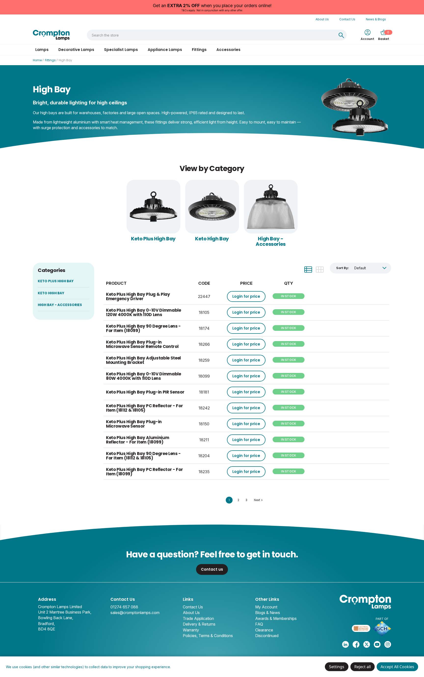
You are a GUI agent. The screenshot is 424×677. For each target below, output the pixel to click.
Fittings (199, 49)
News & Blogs (376, 19)
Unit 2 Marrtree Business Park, (64, 612)
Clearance (264, 630)
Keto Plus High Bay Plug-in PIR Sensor (145, 392)
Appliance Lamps (165, 49)
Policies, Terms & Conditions (208, 635)
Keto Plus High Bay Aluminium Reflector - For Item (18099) (137, 440)
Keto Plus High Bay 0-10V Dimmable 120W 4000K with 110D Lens (143, 312)
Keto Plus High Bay (153, 238)
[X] (366, 644)
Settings (336, 666)
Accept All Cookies (397, 666)
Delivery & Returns (199, 624)
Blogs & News (267, 612)
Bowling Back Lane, (55, 617)
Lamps (42, 49)
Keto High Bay (212, 238)
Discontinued (266, 635)
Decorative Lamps (76, 49)
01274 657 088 (124, 606)
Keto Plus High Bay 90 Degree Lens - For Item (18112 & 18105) (143, 456)
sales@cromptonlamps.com (134, 612)
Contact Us (347, 19)
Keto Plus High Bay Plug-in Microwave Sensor (134, 424)
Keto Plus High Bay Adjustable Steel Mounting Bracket (143, 360)
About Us (322, 19)
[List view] (308, 269)
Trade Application (198, 618)
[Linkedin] (345, 644)
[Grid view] (320, 269)
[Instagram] (387, 644)
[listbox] (370, 268)
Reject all (362, 666)
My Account (266, 606)
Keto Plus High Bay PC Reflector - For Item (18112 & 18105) (144, 408)
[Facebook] (356, 644)
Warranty (191, 630)
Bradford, (46, 623)
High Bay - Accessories (271, 241)
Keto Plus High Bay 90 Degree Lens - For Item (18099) (143, 328)
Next (257, 500)
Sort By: (342, 268)
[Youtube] (377, 644)
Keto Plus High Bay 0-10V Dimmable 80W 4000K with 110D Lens (143, 376)
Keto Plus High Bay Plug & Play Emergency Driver (138, 296)
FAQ (259, 624)
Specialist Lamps (121, 49)
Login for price (246, 296)
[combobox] (211, 35)
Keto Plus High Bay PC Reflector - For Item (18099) (144, 472)
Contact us (212, 569)
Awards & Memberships (276, 618)
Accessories (228, 49)
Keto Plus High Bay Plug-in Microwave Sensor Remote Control (142, 344)
